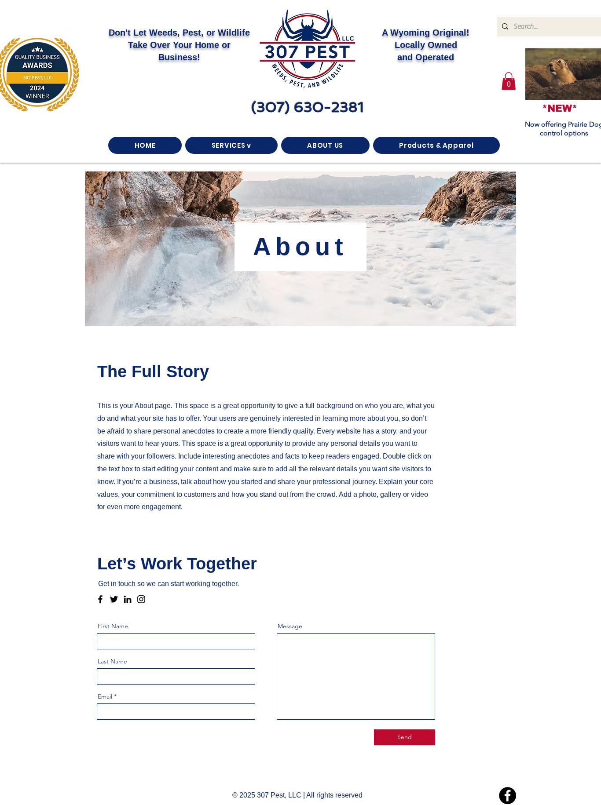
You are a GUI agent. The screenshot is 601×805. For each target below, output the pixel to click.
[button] (508, 81)
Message (290, 626)
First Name (113, 626)
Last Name (112, 661)
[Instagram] (141, 599)
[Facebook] (100, 599)
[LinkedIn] (127, 599)
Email (105, 696)
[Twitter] (114, 599)
